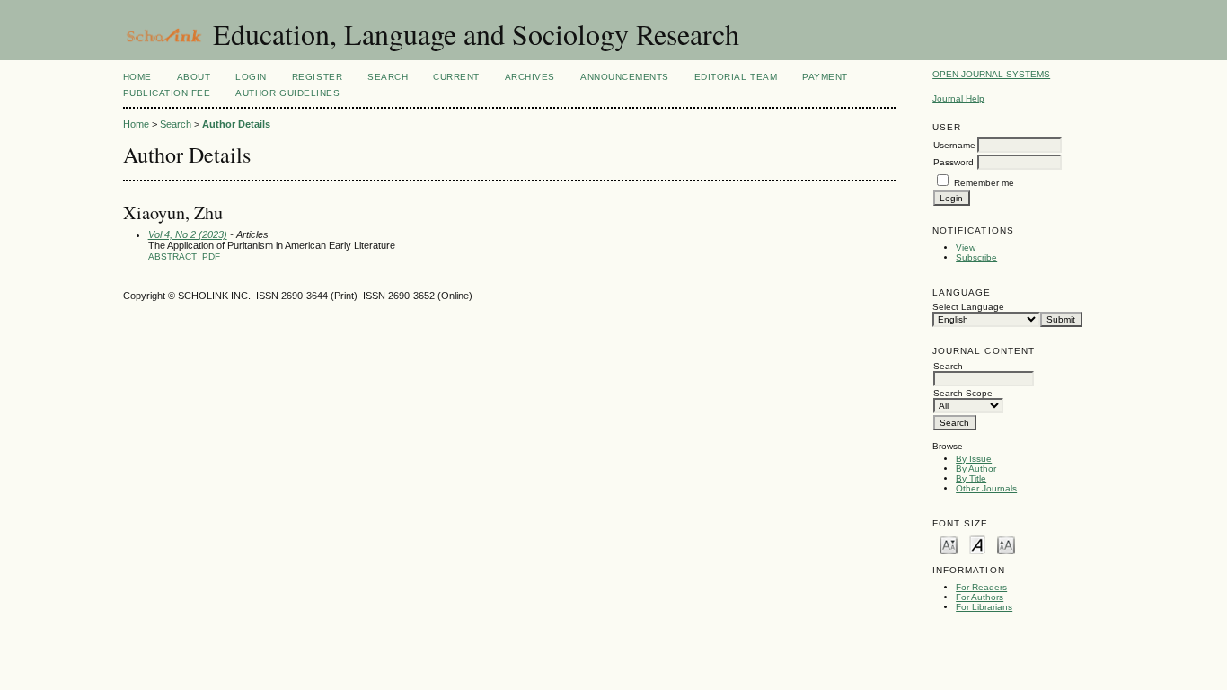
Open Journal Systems (991, 74)
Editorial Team (735, 77)
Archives (530, 77)
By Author (976, 468)
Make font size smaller (949, 544)
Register (317, 77)
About (194, 77)
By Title (971, 478)
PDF (211, 256)
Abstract (172, 256)
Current (456, 77)
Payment (825, 77)
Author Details (236, 124)
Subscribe (976, 257)
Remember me (984, 183)
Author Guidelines (287, 93)
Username (954, 145)
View (965, 247)
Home (137, 77)
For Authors (979, 597)
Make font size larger (1006, 544)
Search (387, 77)
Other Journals (986, 488)
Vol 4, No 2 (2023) (187, 234)
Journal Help (958, 98)
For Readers (981, 587)
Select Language (968, 307)
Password (953, 162)
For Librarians (984, 607)
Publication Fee (167, 93)
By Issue (974, 459)
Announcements (624, 77)
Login (251, 77)
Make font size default (977, 544)
